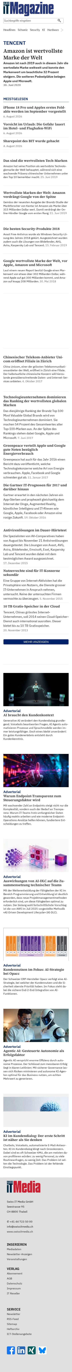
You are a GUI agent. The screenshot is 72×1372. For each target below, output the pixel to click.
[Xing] (33, 1353)
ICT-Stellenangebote (19, 1334)
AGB (9, 1278)
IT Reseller (13, 1293)
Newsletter (13, 1314)
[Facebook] (12, 1353)
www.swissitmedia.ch (20, 1231)
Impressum (14, 1288)
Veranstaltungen (17, 1259)
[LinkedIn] (22, 1353)
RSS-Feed (13, 1319)
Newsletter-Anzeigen (19, 1254)
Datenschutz (14, 1283)
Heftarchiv (13, 1329)
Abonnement (14, 1273)
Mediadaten (14, 1249)
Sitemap (12, 1324)
